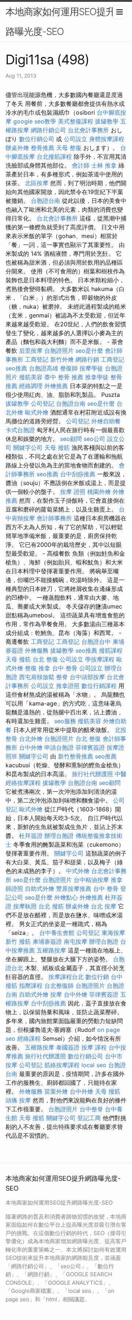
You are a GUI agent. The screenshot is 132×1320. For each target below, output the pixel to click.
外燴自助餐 (106, 421)
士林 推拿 (104, 165)
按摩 (56, 994)
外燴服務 (36, 650)
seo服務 (65, 721)
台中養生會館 (56, 932)
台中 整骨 (64, 668)
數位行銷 (97, 976)
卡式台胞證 (20, 430)
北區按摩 (36, 183)
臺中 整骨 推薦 (63, 377)
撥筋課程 (110, 650)
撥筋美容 (31, 377)
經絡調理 (31, 386)
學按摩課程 (99, 659)
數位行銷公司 (36, 139)
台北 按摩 (103, 906)
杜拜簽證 (31, 835)
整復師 (69, 368)
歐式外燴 (36, 412)
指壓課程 (31, 985)
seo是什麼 (89, 350)
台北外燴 (31, 738)
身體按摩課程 (106, 139)
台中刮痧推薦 (77, 474)
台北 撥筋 (51, 906)
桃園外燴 (99, 491)
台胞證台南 (45, 200)
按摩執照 (25, 906)
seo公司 (94, 438)
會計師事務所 (54, 518)
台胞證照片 (59, 350)
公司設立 (75, 139)
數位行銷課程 (99, 685)
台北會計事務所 (88, 130)
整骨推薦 (42, 147)
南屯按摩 (75, 941)
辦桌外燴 (17, 147)
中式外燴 (77, 871)
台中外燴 (31, 747)
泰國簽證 (68, 1047)
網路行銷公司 (48, 130)
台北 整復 (45, 659)
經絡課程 (29, 1038)
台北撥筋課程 (54, 156)
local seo (93, 1065)
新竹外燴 (62, 359)
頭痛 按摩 (18, 1100)
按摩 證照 (72, 491)
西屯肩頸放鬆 (36, 677)
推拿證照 (68, 685)
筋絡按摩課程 (62, 1065)
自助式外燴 (39, 888)
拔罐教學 (106, 121)
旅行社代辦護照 (92, 774)
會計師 (80, 165)
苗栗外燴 (56, 1091)
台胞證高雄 (43, 368)
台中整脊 (91, 1109)
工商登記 (36, 359)
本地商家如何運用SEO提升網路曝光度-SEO (65, 21)
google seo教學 (34, 121)
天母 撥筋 (57, 447)
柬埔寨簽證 (47, 941)
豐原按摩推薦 (73, 888)
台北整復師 (59, 985)
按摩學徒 (91, 368)
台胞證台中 (96, 641)
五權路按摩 (51, 950)
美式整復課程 (75, 121)
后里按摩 (31, 350)
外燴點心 (66, 897)
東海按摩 (113, 932)
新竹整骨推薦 (75, 756)
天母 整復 (68, 147)
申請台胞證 (59, 747)
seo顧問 (71, 438)
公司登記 (42, 403)
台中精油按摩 (91, 879)
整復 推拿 (37, 668)
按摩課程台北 (66, 976)
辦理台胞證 (59, 835)
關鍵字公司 (28, 447)
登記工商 (89, 1118)
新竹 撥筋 (18, 941)
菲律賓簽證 (90, 747)
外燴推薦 (56, 386)
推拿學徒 (97, 377)
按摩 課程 (94, 1047)
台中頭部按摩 (87, 677)
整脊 (62, 677)
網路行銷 (87, 359)
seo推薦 (16, 368)
